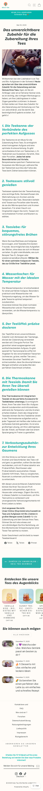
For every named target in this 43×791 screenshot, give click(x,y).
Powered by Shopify (21, 787)
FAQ (21, 708)
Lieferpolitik (21, 728)
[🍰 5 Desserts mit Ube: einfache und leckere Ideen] (8, 663)
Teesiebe (22, 244)
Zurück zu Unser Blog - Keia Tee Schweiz (23, 562)
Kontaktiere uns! (21, 704)
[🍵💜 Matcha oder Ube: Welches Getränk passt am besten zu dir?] (8, 644)
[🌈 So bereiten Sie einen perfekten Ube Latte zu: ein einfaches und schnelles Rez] (8, 679)
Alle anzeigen (21, 635)
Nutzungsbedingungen (21, 724)
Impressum (21, 732)
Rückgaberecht (21, 736)
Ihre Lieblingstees (20, 98)
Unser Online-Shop (10, 511)
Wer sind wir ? (21, 712)
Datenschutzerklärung (21, 720)
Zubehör (6, 87)
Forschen (21, 716)
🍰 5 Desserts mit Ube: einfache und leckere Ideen (26, 668)
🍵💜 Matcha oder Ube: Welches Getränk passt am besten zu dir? (28, 650)
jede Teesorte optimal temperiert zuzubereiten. (17, 301)
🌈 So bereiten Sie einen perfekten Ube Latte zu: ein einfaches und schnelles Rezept (28, 685)
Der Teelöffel (8, 334)
